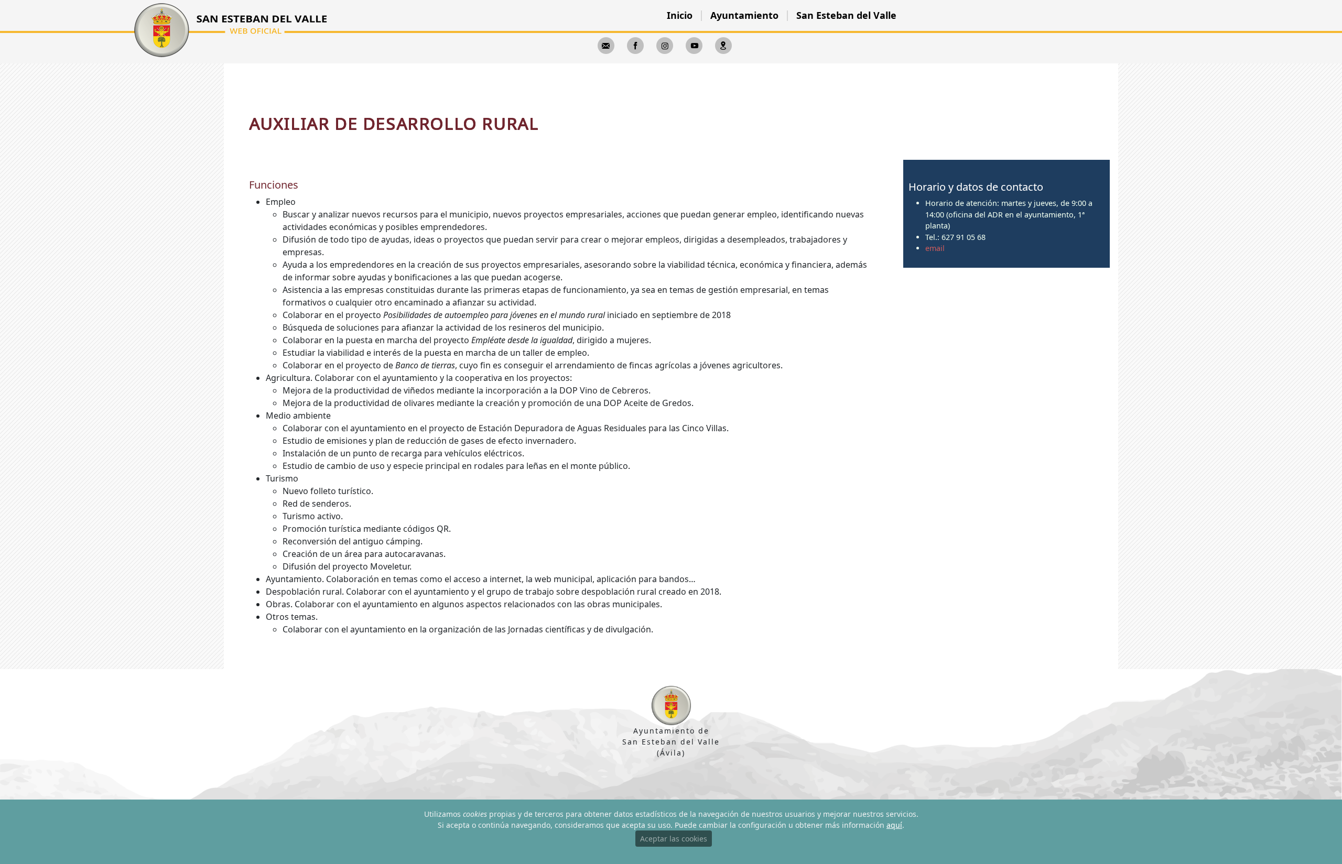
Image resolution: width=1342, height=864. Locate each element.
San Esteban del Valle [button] (846, 15)
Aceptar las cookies (673, 839)
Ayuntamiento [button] (744, 15)
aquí (894, 825)
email (935, 248)
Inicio (679, 15)
